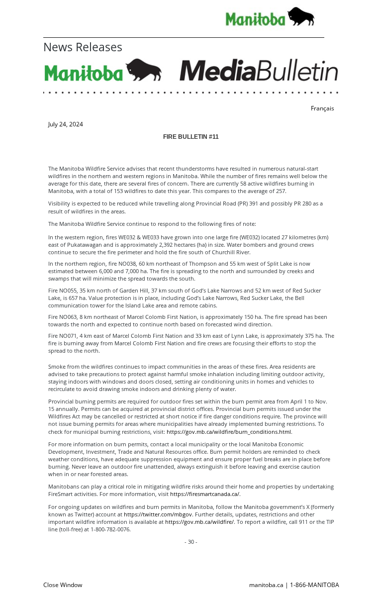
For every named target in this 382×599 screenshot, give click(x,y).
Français (322, 108)
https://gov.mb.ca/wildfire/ (199, 521)
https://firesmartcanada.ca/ (204, 494)
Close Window (62, 585)
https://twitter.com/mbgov (158, 514)
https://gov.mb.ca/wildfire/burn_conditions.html (229, 431)
